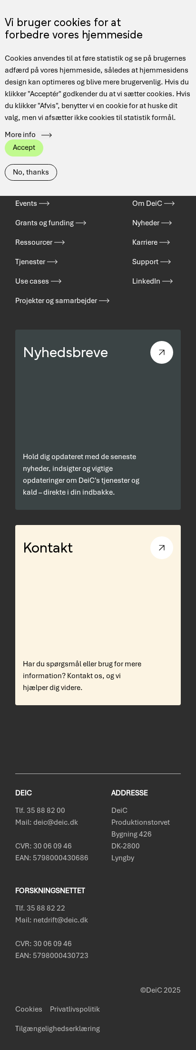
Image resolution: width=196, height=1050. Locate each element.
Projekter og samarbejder (56, 300)
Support (145, 262)
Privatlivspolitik (75, 1009)
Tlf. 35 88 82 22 (40, 908)
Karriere (144, 242)
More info (20, 135)
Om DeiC (147, 203)
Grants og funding (44, 223)
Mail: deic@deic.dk (46, 822)
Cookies (28, 1009)
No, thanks (31, 172)
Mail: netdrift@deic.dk (51, 920)
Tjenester (30, 262)
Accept (24, 147)
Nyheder (145, 223)
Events (26, 203)
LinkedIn (146, 281)
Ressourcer (33, 242)
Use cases (32, 281)
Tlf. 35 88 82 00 (40, 810)
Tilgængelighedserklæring (57, 1028)
